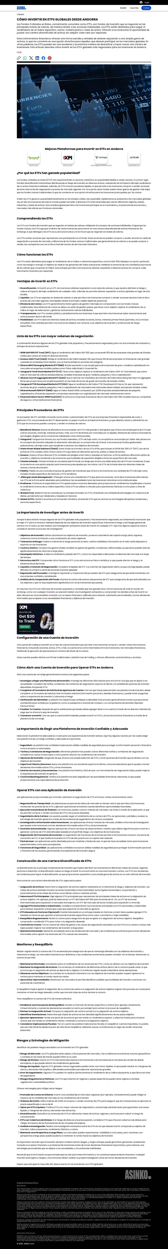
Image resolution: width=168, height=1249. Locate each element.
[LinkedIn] (37, 58)
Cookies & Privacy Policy (27, 1183)
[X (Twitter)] (31, 58)
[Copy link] (19, 58)
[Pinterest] (49, 58)
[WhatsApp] (25, 58)
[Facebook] (43, 58)
